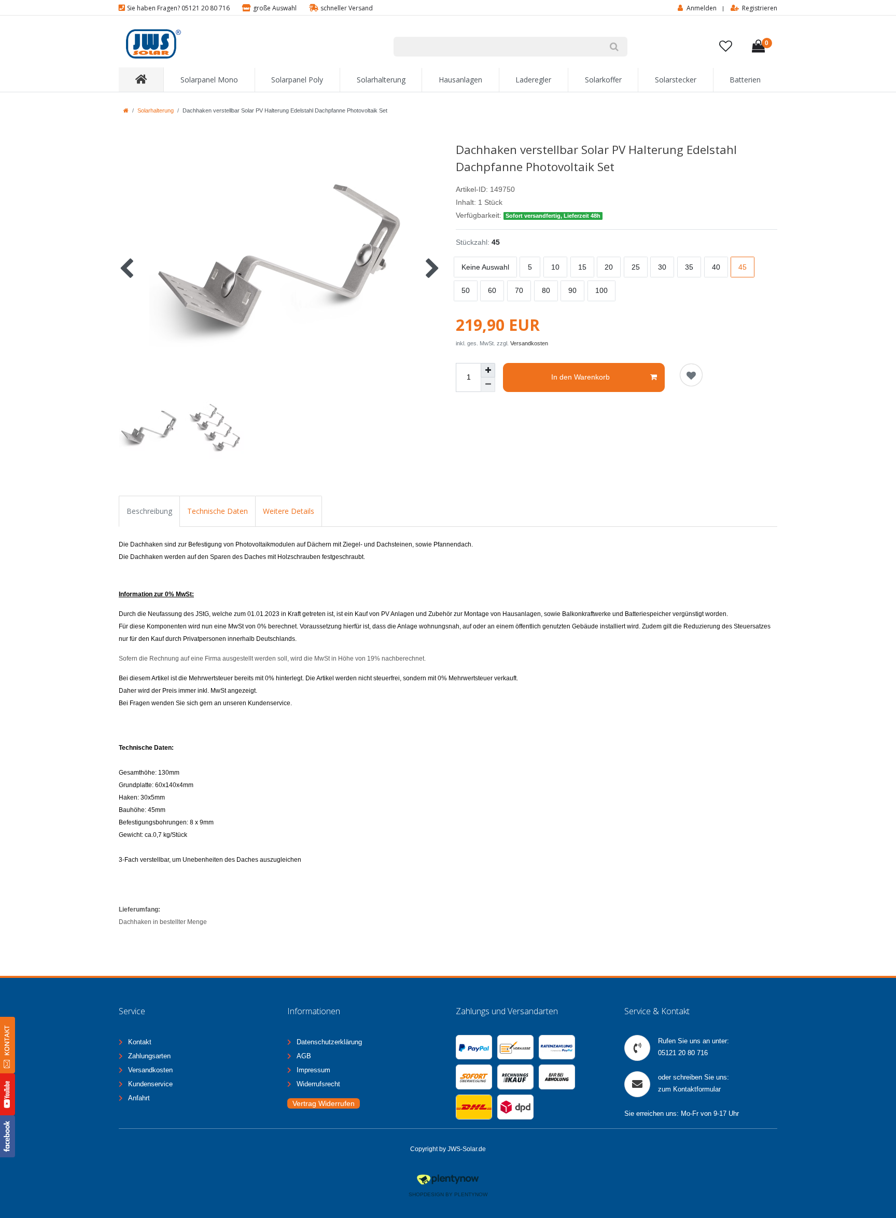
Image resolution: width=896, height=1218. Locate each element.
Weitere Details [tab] (288, 511)
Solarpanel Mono (209, 80)
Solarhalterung (381, 80)
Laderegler (533, 80)
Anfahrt (139, 1098)
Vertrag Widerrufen (323, 1103)
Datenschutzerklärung (329, 1042)
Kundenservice (150, 1084)
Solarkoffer (603, 80)
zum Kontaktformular (689, 1089)
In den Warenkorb (580, 377)
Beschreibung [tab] (149, 511)
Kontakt (139, 1042)
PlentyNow (470, 1194)
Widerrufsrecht (318, 1084)
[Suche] (614, 47)
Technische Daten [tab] (217, 511)
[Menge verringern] (488, 384)
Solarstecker (675, 80)
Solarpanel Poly (297, 80)
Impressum (313, 1070)
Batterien (745, 80)
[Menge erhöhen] (488, 370)
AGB (304, 1056)
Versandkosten (529, 343)
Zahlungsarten (149, 1056)
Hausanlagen (460, 80)
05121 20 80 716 (683, 1053)
